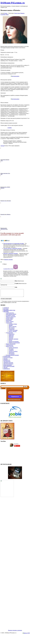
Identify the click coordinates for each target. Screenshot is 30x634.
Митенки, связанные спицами (10, 253)
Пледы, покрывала (13, 347)
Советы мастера (10, 312)
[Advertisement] (15, 561)
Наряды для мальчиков (14, 342)
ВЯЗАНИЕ (6, 311)
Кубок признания (7, 365)
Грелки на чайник (13, 351)
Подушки (11, 348)
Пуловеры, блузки (10, 315)
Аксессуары (17, 13)
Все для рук (12, 327)
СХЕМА (10, 127)
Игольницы (12, 353)
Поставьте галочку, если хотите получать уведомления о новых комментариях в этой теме (15, 302)
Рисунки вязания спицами (12, 355)
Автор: (2, 145)
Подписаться (15, 396)
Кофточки (11, 335)
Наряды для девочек (14, 341)
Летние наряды (9, 317)
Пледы (10, 340)
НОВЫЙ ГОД (6, 360)
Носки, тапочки (12, 331)
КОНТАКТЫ (6, 368)
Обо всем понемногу (8, 363)
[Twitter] (3, 240)
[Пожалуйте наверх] (26, 633)
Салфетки (11, 350)
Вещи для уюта (9, 346)
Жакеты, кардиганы (11, 316)
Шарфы (11, 325)
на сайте (3, 388)
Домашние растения (8, 362)
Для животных (9, 345)
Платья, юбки (9, 319)
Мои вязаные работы (11, 314)
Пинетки (11, 337)
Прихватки (11, 352)
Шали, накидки (12, 326)
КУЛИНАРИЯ (6, 356)
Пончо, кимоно (9, 321)
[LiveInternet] (9, 240)
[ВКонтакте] (1, 240)
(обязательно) (19, 281)
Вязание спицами (8, 259)
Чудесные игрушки (7, 357)
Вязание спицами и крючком (15, 630)
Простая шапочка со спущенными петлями (13, 243)
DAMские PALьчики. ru (13, 2)
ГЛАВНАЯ (6, 307)
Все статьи (5, 309)
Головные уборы (5, 14)
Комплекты (11, 334)
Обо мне (5, 367)
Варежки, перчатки (13, 339)
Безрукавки (9, 320)
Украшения (11, 329)
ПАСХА (5, 358)
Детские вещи (9, 332)
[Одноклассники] (4, 240)
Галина (5, 13)
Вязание (22, 13)
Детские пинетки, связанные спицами (12, 248)
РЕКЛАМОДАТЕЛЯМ (8, 366)
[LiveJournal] (7, 240)
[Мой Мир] (6, 240)
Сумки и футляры (13, 330)
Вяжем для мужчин (10, 343)
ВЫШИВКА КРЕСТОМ (9, 310)
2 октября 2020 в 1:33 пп (8, 268)
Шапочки (11, 336)
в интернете (9, 388)
